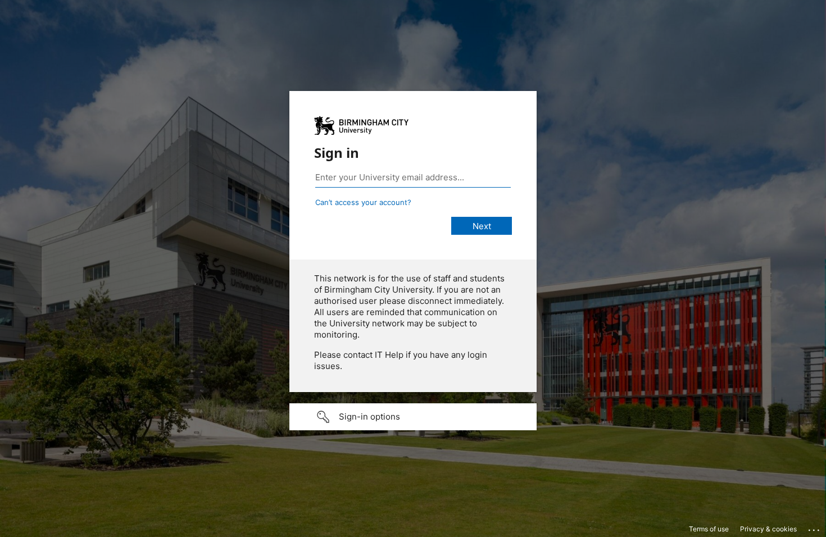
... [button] (815, 527)
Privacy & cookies (768, 529)
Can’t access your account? (363, 202)
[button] (413, 416)
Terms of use (709, 529)
